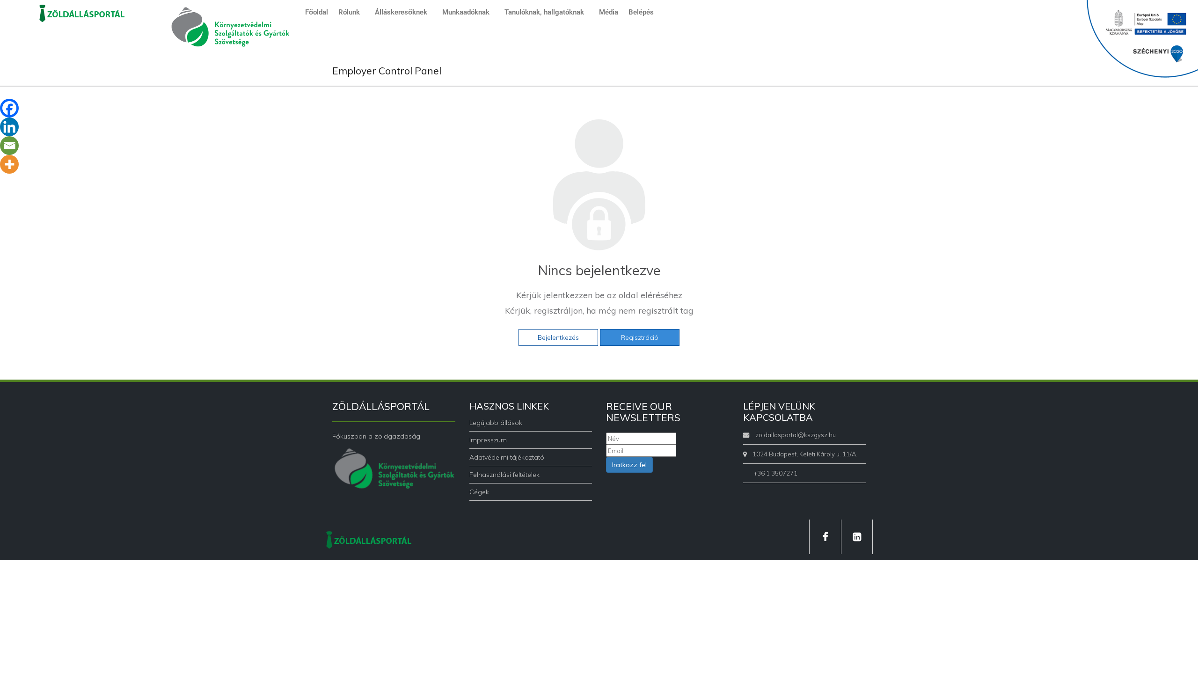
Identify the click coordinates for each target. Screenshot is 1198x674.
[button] (351, 12)
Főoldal (316, 12)
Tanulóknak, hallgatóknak (544, 12)
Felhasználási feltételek (504, 474)
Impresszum (488, 440)
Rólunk (349, 12)
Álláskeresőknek (401, 12)
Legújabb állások (495, 422)
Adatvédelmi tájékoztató (506, 457)
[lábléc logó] (368, 538)
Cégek (479, 492)
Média (608, 12)
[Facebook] (9, 108)
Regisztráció (639, 337)
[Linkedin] (9, 126)
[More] (9, 164)
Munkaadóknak (465, 12)
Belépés (641, 12)
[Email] (9, 145)
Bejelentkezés (558, 337)
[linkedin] (857, 537)
